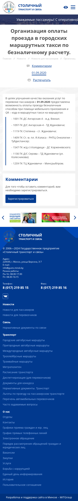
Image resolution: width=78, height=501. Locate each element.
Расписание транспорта (18, 372)
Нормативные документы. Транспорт (26, 388)
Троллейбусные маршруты (19, 356)
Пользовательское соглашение (22, 485)
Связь (7, 322)
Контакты (9, 422)
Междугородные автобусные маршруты (28, 351)
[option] (22, 217)
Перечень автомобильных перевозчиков (28, 399)
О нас (6, 411)
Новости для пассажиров (18, 309)
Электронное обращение (18, 438)
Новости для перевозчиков (20, 315)
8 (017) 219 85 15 (15, 287)
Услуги (7, 463)
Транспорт (9, 334)
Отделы (7, 417)
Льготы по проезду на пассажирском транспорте (33, 393)
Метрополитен (12, 367)
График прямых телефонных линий (25, 433)
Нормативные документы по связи (24, 327)
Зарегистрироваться (21, 198)
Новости (8, 304)
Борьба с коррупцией (16, 468)
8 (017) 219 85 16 (54, 287)
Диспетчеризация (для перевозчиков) (27, 377)
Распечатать (42, 80)
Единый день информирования (22, 474)
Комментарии (42, 66)
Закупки (8, 458)
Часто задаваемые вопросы (20, 404)
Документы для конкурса (18, 383)
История (8, 479)
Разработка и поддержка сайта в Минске (31, 497)
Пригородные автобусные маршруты (26, 345)
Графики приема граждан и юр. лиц (25, 427)
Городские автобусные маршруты (24, 340)
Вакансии (9, 452)
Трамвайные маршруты (17, 361)
